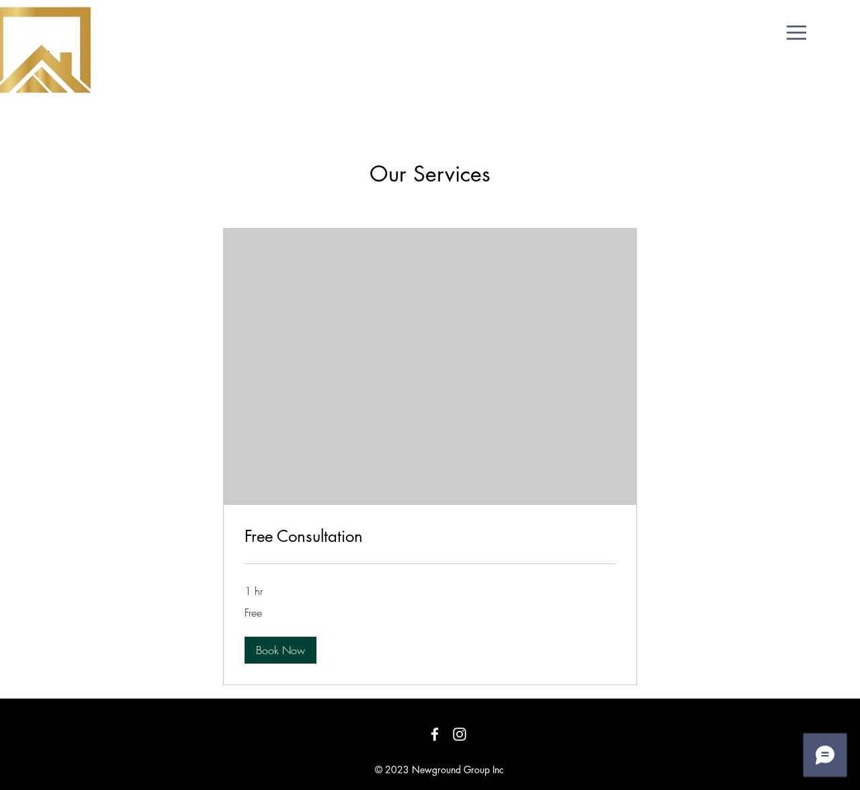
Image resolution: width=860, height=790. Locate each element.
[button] (796, 33)
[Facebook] (434, 734)
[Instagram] (459, 734)
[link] (430, 536)
